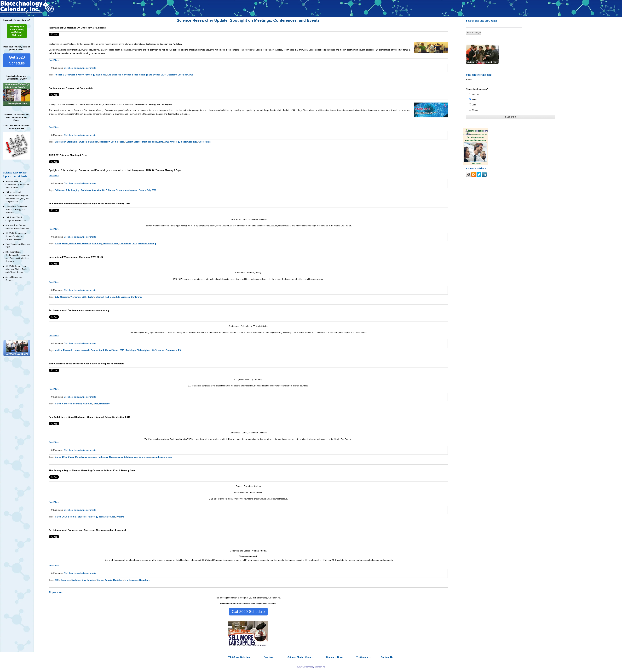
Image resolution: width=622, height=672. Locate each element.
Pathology (90, 75)
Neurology (144, 580)
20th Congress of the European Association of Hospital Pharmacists (86, 363)
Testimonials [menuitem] (33, 14)
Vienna (100, 580)
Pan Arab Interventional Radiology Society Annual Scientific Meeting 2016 (89, 203)
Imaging (75, 190)
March (58, 243)
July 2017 (151, 190)
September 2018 (189, 142)
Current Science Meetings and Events (141, 75)
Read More (54, 60)
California (59, 190)
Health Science (110, 243)
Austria (108, 580)
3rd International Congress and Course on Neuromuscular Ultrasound (87, 530)
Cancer (94, 350)
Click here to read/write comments (80, 68)
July (68, 190)
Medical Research (63, 350)
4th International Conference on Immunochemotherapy (79, 310)
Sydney (79, 75)
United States (111, 350)
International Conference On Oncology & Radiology (77, 27)
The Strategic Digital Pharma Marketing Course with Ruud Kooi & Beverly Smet (92, 470)
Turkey (91, 297)
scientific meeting (147, 243)
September (60, 142)
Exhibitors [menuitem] (22, 14)
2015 (84, 297)
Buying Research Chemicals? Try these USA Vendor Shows (17, 184)
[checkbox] (512, 102)
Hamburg (87, 403)
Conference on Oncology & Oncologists (71, 88)
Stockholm (72, 142)
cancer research (82, 350)
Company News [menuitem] (334, 657)
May (84, 580)
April (101, 350)
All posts (53, 592)
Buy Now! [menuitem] (269, 657)
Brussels (82, 517)
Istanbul (100, 297)
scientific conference (161, 457)
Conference (125, 243)
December (70, 75)
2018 (163, 75)
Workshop (75, 297)
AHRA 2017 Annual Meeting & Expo (68, 155)
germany (77, 403)
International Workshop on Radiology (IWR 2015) (76, 257)
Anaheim (96, 190)
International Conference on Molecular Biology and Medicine (18, 209)
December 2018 (185, 75)
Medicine (64, 297)
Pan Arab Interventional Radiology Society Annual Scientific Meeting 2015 (89, 417)
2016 (134, 243)
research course (107, 517)
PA (179, 350)
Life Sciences (114, 75)
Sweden (83, 142)
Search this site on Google (481, 20)
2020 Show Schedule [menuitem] (239, 657)
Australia (59, 75)
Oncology (171, 75)
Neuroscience (116, 457)
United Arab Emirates (80, 243)
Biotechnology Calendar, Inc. (314, 667)
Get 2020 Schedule (17, 60)
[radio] (512, 95)
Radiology (101, 75)
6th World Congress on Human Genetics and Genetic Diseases (16, 236)
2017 (104, 190)
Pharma (120, 517)
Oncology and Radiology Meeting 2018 (67, 50)
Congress (67, 403)
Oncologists (204, 142)
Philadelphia (143, 350)
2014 (57, 580)
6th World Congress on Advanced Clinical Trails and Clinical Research (16, 269)
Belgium (72, 517)
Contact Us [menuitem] (387, 657)
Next (60, 592)
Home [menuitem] (3, 14)
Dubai (65, 243)
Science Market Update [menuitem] (300, 657)
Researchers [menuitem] (11, 14)
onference (313, 110)
